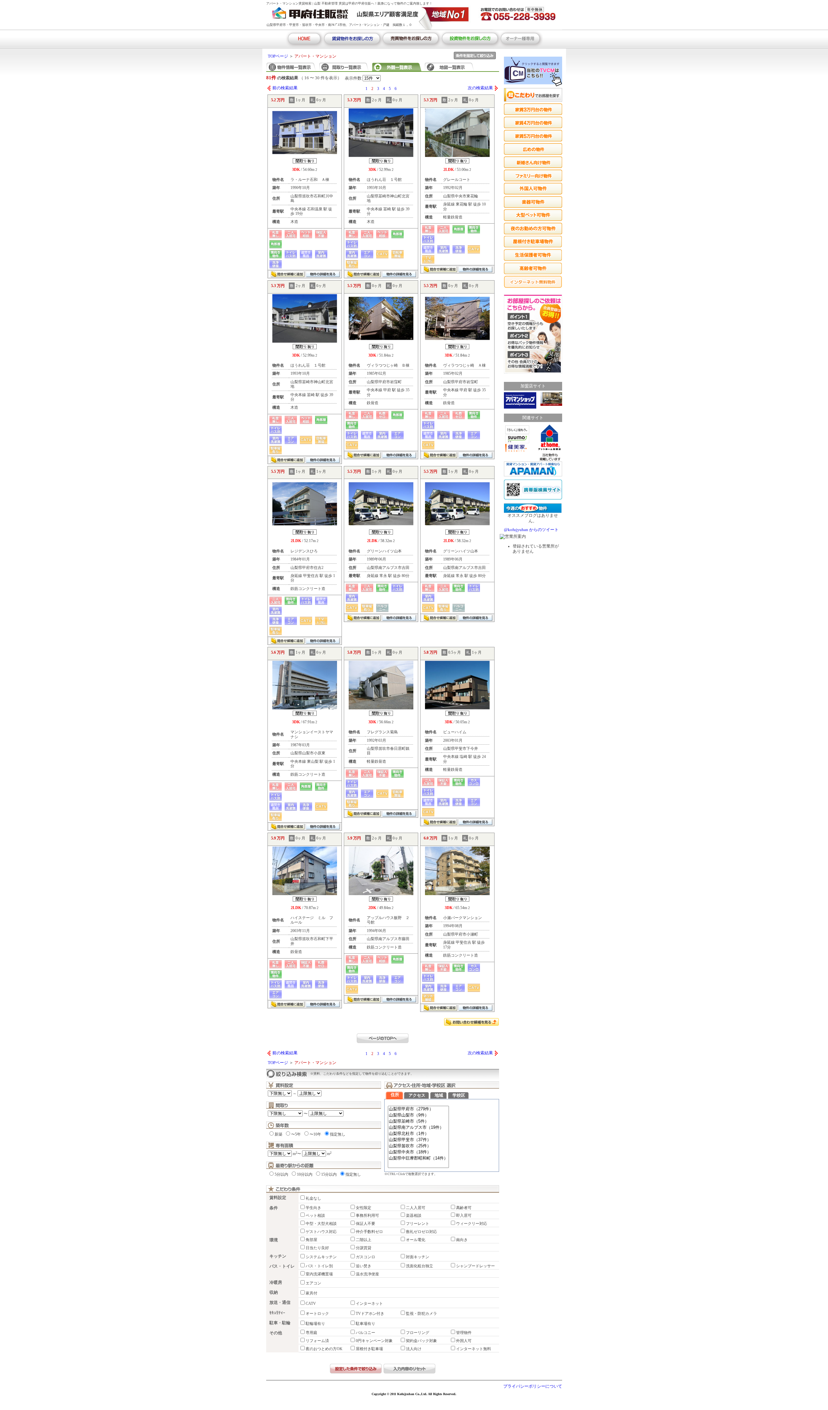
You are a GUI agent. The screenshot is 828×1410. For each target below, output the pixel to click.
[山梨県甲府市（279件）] (418, 1109)
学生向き (313, 1208)
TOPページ (278, 56)
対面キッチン (417, 1257)
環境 (273, 1240)
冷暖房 (275, 1282)
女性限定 (363, 1208)
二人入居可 (415, 1208)
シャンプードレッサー (475, 1266)
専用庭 (311, 1333)
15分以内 (329, 1174)
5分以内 (281, 1174)
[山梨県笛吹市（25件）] (418, 1146)
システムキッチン (321, 1257)
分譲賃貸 (363, 1248)
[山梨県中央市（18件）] (418, 1152)
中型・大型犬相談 (321, 1224)
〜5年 (296, 1134)
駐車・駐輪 (279, 1323)
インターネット (369, 1303)
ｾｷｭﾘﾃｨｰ (277, 1313)
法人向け (413, 1349)
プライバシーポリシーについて (532, 1386)
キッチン (277, 1256)
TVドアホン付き (370, 1314)
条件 (273, 1208)
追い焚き (363, 1266)
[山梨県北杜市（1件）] (418, 1134)
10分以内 (304, 1174)
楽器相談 (413, 1215)
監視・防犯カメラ (421, 1314)
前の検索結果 (285, 88)
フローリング (417, 1333)
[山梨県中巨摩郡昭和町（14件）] (418, 1158)
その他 (275, 1333)
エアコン (313, 1283)
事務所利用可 (367, 1215)
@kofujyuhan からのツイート (531, 529)
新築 (278, 1134)
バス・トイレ (282, 1266)
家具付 (311, 1293)
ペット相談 (315, 1215)
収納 (273, 1292)
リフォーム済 (317, 1341)
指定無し (337, 1134)
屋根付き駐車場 (369, 1349)
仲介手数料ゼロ (369, 1232)
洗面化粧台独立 (419, 1266)
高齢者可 (464, 1208)
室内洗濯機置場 (319, 1274)
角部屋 (311, 1240)
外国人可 (464, 1341)
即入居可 (464, 1215)
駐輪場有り (315, 1324)
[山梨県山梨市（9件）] (418, 1115)
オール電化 (415, 1240)
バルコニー (365, 1333)
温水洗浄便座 (367, 1274)
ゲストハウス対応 (321, 1232)
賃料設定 (277, 1197)
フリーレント (417, 1224)
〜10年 (315, 1134)
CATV (311, 1303)
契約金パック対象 (421, 1341)
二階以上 (363, 1240)
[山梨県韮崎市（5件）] (418, 1121)
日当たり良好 (317, 1248)
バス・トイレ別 (319, 1266)
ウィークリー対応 (471, 1224)
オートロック (317, 1314)
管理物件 (464, 1333)
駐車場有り (365, 1324)
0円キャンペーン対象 (374, 1341)
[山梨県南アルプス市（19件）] (418, 1128)
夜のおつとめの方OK (324, 1349)
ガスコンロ (365, 1257)
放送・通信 (279, 1302)
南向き (462, 1240)
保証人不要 (365, 1224)
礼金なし (313, 1198)
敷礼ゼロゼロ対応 (421, 1232)
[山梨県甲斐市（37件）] (418, 1140)
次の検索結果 (480, 88)
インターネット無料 (473, 1349)
